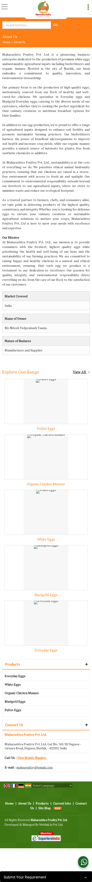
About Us (24, 803)
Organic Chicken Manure (46, 484)
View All (80, 372)
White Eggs (46, 539)
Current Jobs (62, 803)
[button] (31, 758)
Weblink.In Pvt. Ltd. (51, 825)
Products (12, 664)
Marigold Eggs (46, 594)
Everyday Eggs (46, 650)
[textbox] (27, 25)
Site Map (44, 808)
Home (6, 42)
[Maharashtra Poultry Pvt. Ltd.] (43, 9)
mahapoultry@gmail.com (34, 767)
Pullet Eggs (46, 428)
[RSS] (58, 808)
